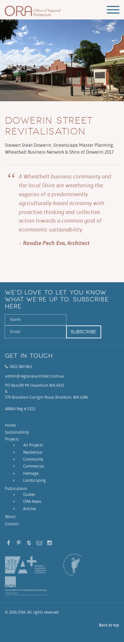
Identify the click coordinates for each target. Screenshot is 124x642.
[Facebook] (8, 542)
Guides (29, 494)
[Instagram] (49, 542)
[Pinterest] (18, 542)
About (10, 516)
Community (33, 459)
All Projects (33, 445)
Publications (16, 488)
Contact (12, 523)
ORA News (32, 501)
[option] (62, 60)
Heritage (30, 473)
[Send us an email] (39, 542)
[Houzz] (28, 542)
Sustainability (17, 432)
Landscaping (34, 480)
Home (10, 425)
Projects (12, 439)
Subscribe (83, 332)
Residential (33, 452)
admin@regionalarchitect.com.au (34, 376)
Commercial (33, 466)
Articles (29, 508)
